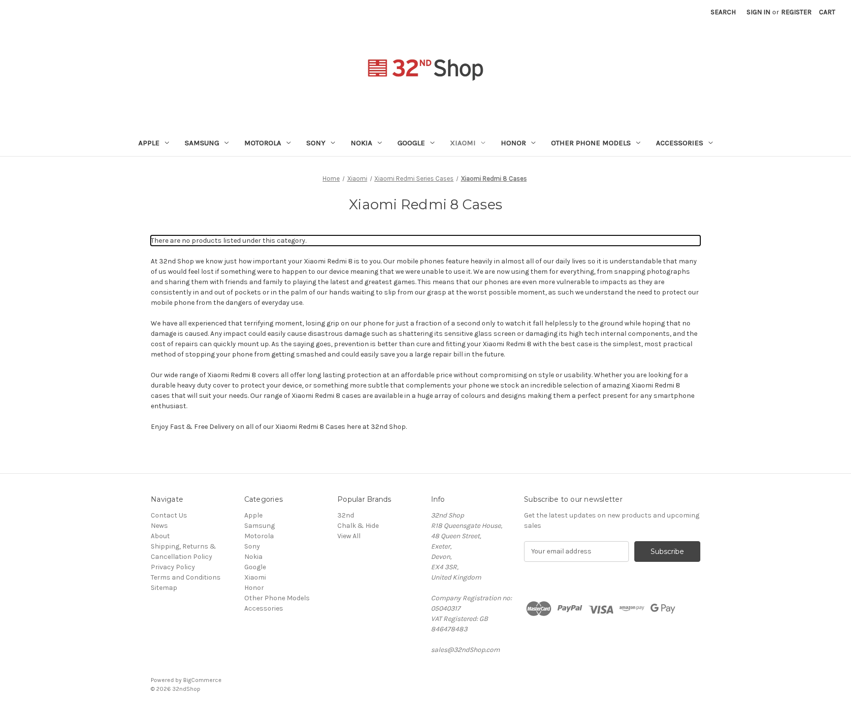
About (160, 536)
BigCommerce (202, 680)
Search (723, 12)
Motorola (262, 142)
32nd (345, 515)
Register (796, 12)
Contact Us (169, 515)
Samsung (202, 142)
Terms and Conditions (186, 577)
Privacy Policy (173, 567)
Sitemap (164, 588)
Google (411, 142)
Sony (316, 142)
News (159, 525)
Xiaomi (463, 142)
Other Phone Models (591, 142)
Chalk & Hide (358, 525)
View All (348, 536)
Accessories (679, 142)
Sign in (758, 12)
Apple (149, 142)
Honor (513, 142)
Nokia (361, 142)
